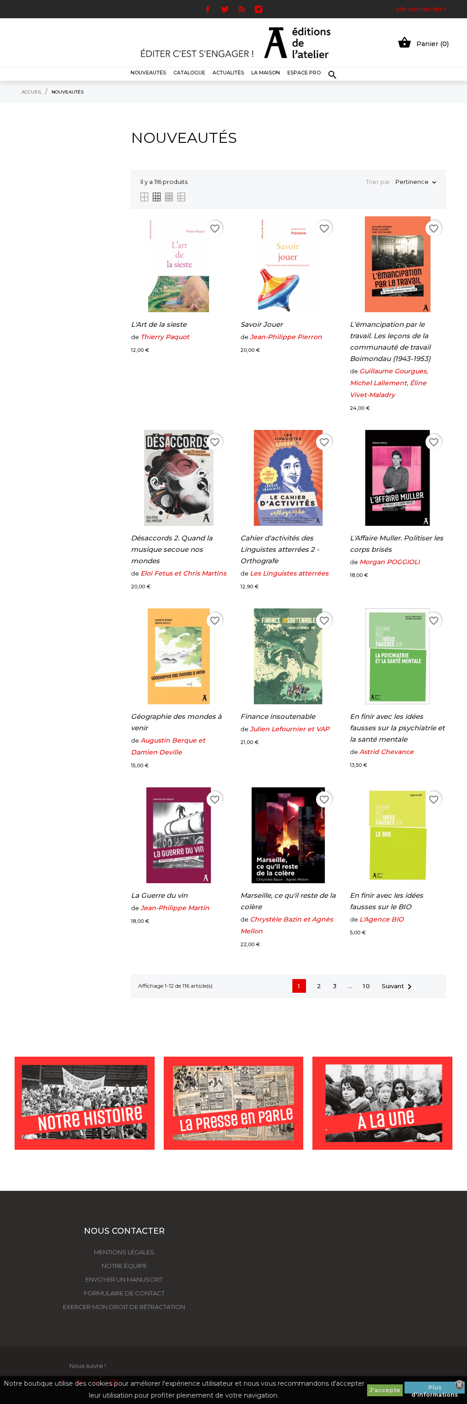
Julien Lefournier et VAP (289, 729)
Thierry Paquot (164, 337)
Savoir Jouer (261, 324)
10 (367, 986)
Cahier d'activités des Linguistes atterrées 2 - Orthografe (279, 549)
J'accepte (384, 1390)
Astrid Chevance (386, 752)
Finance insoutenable (277, 716)
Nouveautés (148, 72)
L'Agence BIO (381, 919)
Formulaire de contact (124, 1293)
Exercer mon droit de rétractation (124, 1306)
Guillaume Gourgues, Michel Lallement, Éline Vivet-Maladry (389, 383)
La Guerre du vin (159, 895)
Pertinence (415, 182)
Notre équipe (124, 1265)
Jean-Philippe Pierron (286, 337)
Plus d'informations (434, 1389)
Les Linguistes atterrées (289, 573)
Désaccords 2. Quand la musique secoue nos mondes (172, 549)
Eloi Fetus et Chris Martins (183, 573)
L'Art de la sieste (159, 324)
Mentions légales (124, 1252)
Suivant (398, 986)
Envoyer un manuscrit (124, 1279)
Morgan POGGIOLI (389, 562)
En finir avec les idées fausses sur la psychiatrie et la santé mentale (397, 728)
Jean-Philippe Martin (174, 908)
